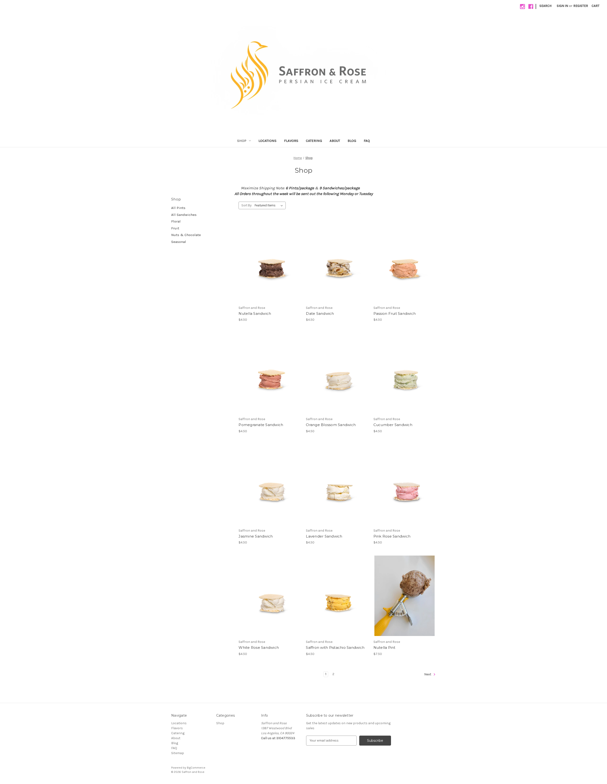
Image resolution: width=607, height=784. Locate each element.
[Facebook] (530, 6)
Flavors (291, 141)
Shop (241, 141)
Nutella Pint (384, 647)
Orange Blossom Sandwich (331, 424)
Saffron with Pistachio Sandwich (335, 647)
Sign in (562, 6)
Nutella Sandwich (255, 313)
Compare (268, 262)
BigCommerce (196, 767)
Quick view (268, 253)
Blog (352, 141)
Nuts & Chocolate (186, 235)
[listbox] (269, 205)
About (335, 141)
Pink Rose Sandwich (392, 536)
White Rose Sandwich (259, 647)
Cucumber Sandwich (392, 424)
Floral (176, 221)
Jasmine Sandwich (256, 536)
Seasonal (178, 242)
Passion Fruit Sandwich (394, 313)
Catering (314, 141)
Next (428, 674)
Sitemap (177, 753)
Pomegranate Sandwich (261, 424)
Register (580, 6)
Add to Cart (270, 270)
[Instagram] (522, 6)
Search (545, 6)
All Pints (178, 208)
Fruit (175, 228)
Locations (267, 141)
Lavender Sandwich (324, 536)
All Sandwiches (184, 215)
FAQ (367, 141)
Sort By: (246, 205)
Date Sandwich (320, 313)
